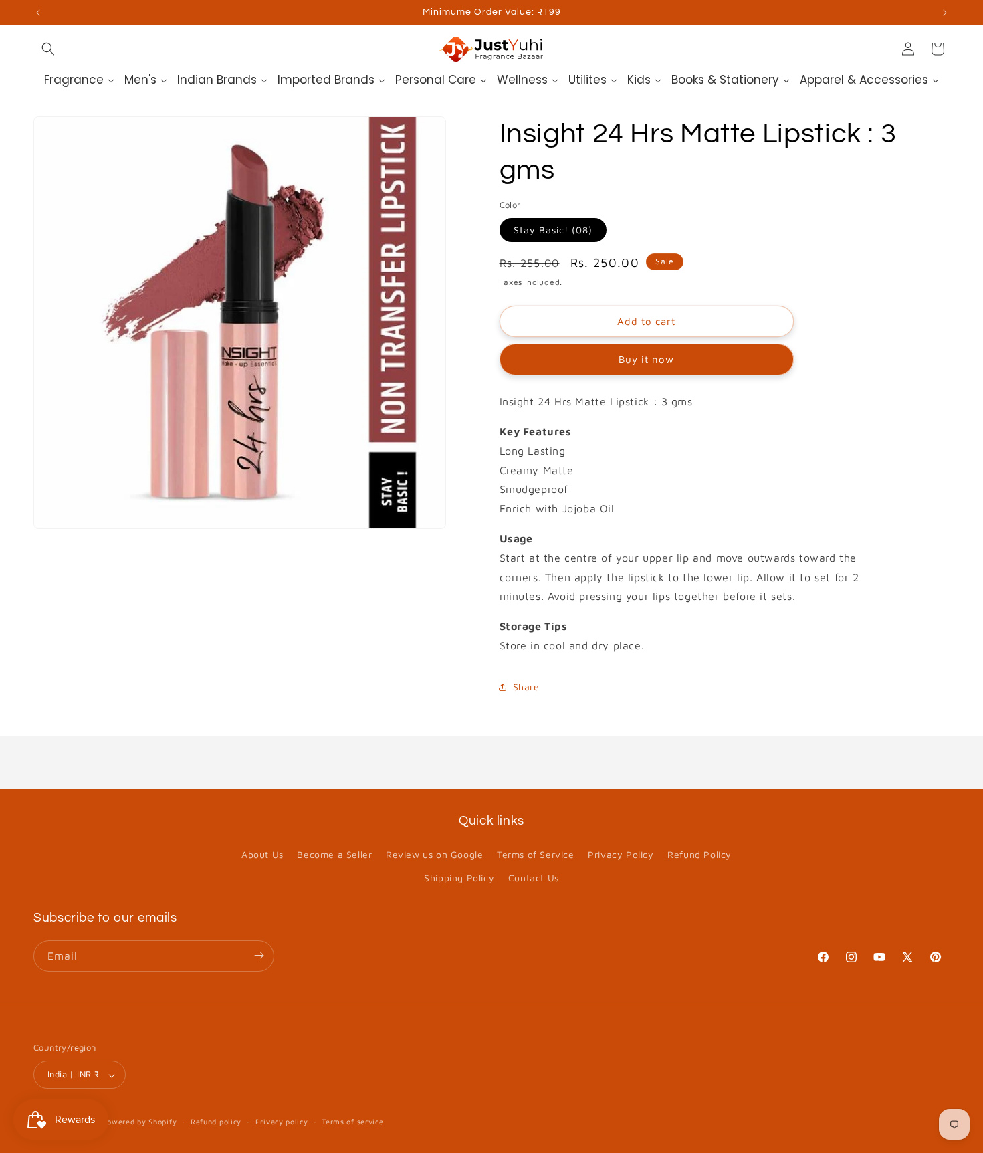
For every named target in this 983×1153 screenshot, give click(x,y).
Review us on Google (434, 854)
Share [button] (526, 686)
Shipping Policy (459, 878)
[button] (48, 49)
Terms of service (352, 1121)
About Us (262, 854)
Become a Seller (334, 854)
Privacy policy (281, 1121)
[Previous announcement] (38, 12)
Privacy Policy (620, 854)
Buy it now (646, 359)
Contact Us (533, 878)
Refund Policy (699, 854)
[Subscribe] (259, 955)
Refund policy (216, 1121)
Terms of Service (535, 854)
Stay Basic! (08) (553, 229)
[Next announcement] (945, 12)
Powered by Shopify (139, 1122)
